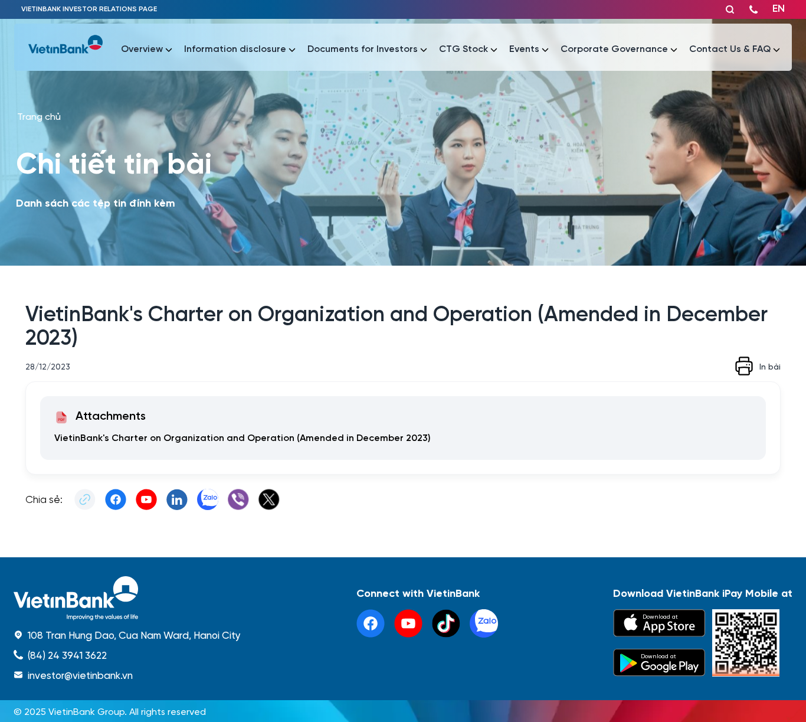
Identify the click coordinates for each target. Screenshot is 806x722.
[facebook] (370, 623)
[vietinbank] (65, 47)
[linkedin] (484, 623)
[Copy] (85, 499)
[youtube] (408, 623)
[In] (744, 366)
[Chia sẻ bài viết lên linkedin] (177, 499)
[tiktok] (446, 623)
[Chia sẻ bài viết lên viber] (238, 499)
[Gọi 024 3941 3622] (753, 9)
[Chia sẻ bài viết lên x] (269, 499)
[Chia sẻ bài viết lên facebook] (115, 499)
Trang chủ (39, 116)
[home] (127, 598)
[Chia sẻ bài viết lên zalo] (207, 499)
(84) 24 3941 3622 (67, 654)
